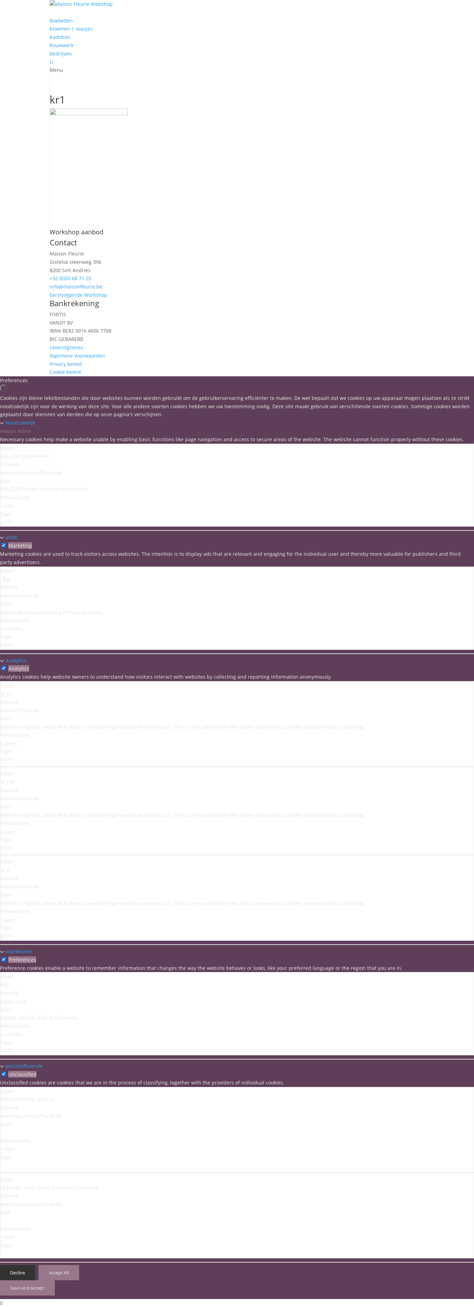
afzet (11, 537)
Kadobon (60, 37)
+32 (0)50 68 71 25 (70, 278)
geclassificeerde (24, 1066)
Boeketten (61, 20)
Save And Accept (27, 1288)
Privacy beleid (66, 364)
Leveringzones (66, 347)
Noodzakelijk (20, 422)
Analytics (16, 660)
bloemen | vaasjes (71, 28)
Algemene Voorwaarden (77, 355)
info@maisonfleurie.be (76, 286)
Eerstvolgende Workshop (78, 295)
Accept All (59, 1273)
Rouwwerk (62, 45)
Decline (17, 1273)
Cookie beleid (65, 372)
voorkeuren (19, 951)
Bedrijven (61, 53)
